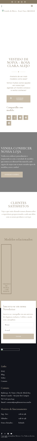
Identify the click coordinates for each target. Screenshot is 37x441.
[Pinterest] (21, 1)
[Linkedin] (24, 1)
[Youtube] (18, 1)
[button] (9, 117)
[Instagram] (15, 1)
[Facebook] (12, 1)
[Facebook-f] (1, 433)
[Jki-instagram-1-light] (5, 433)
